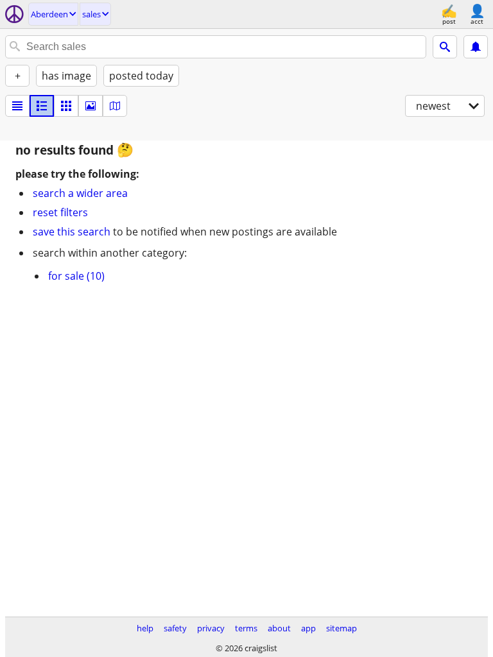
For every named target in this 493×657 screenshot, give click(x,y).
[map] (115, 106)
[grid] (66, 106)
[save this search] (475, 46)
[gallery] (90, 106)
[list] (17, 106)
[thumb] (42, 106)
